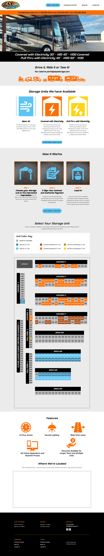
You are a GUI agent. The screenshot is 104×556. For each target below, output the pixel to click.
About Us (84, 5)
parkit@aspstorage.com (72, 526)
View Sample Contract (52, 211)
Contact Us (95, 5)
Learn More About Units (52, 142)
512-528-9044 (70, 524)
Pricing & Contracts (19, 542)
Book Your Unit (53, 5)
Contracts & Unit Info (70, 5)
